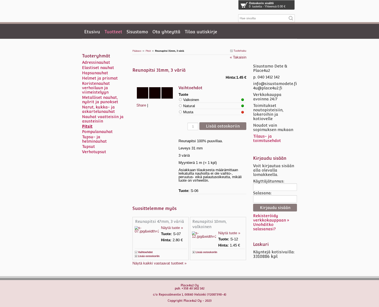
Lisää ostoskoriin (148, 256)
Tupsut (88, 146)
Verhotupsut (94, 151)
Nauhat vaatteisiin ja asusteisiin (102, 118)
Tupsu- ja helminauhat (94, 139)
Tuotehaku (239, 50)
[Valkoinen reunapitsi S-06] (155, 80)
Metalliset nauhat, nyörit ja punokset (100, 99)
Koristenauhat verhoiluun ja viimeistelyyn (96, 87)
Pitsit (148, 51)
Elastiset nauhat (98, 67)
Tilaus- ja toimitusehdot (267, 138)
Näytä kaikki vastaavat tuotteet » (159, 263)
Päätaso (136, 51)
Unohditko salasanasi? (264, 226)
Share (141, 105)
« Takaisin (238, 57)
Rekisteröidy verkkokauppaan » (271, 217)
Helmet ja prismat (100, 78)
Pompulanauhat (97, 131)
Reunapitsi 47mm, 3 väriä (159, 221)
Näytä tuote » (172, 228)
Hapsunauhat (95, 73)
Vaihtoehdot (145, 252)
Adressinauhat (96, 62)
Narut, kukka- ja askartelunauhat (98, 109)
